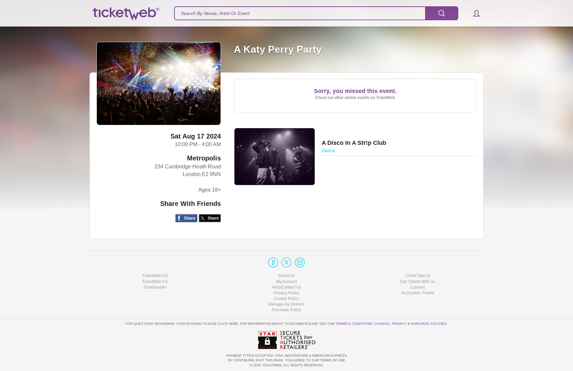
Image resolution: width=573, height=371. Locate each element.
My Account (286, 281)
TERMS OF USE (332, 360)
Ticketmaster (155, 287)
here (233, 323)
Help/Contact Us (286, 287)
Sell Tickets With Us (417, 281)
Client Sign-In (418, 275)
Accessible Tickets (417, 293)
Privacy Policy (286, 293)
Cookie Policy (286, 298)
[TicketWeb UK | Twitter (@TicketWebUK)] (286, 262)
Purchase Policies (428, 323)
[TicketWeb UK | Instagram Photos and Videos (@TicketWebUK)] (300, 262)
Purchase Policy (286, 310)
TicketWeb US (155, 275)
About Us (286, 275)
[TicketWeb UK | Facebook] (273, 262)
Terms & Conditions (354, 323)
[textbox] (316, 13)
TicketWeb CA (155, 281)
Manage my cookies (286, 304)
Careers (418, 287)
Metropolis (204, 158)
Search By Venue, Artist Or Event (215, 13)
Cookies (382, 323)
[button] (473, 13)
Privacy (399, 323)
